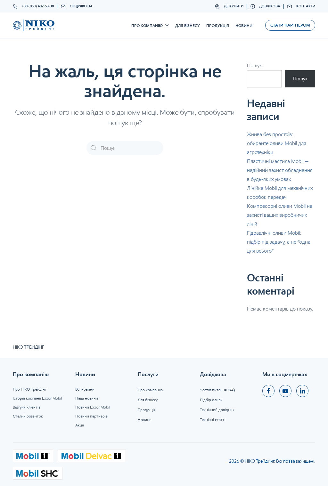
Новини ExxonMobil (92, 407)
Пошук (254, 65)
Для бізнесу (187, 25)
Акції (79, 425)
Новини (243, 25)
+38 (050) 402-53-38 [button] (38, 6)
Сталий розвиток (28, 416)
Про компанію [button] (147, 25)
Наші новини (86, 398)
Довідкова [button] (269, 6)
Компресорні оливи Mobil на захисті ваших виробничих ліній (279, 215)
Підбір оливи (211, 399)
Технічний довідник (217, 409)
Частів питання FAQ (217, 389)
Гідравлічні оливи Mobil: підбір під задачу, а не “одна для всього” (278, 242)
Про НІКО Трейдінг (29, 389)
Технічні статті (213, 419)
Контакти (305, 6)
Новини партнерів (91, 416)
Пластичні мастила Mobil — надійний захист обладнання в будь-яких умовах (280, 170)
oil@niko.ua (81, 6)
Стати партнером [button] (290, 25)
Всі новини (84, 389)
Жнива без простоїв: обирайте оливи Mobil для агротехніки (276, 143)
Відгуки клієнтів (26, 407)
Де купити (233, 6)
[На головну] (33, 25)
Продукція (217, 25)
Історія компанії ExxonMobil (37, 398)
